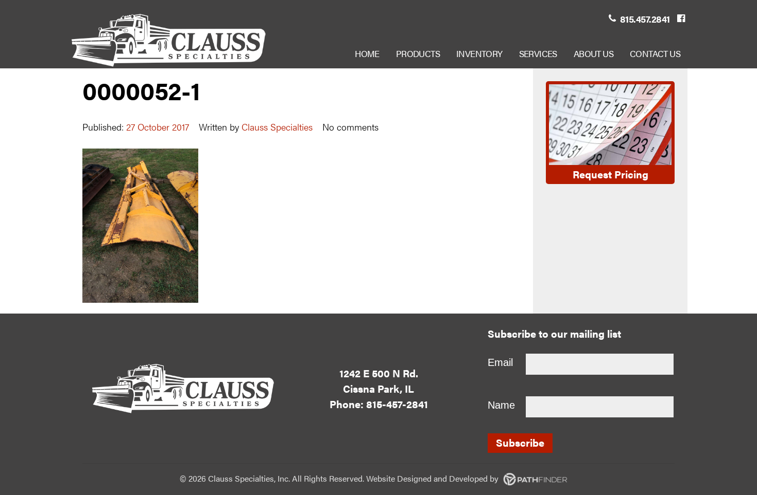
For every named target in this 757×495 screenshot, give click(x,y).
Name (501, 405)
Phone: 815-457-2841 (379, 403)
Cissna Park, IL (378, 388)
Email (500, 362)
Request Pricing (610, 174)
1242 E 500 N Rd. (378, 372)
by (449, 478)
